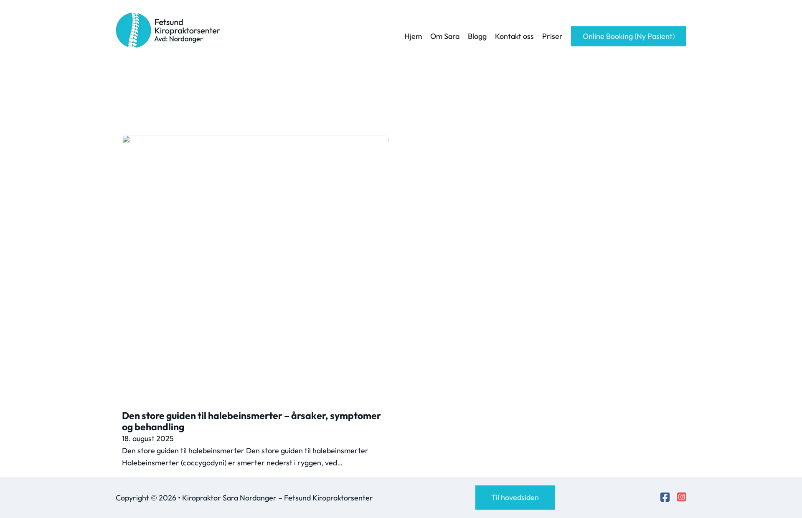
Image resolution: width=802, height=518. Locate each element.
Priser (552, 36)
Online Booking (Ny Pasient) (629, 36)
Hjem (413, 36)
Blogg (477, 36)
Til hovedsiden (515, 497)
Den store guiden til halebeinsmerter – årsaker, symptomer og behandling (251, 421)
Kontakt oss (514, 36)
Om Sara (444, 36)
